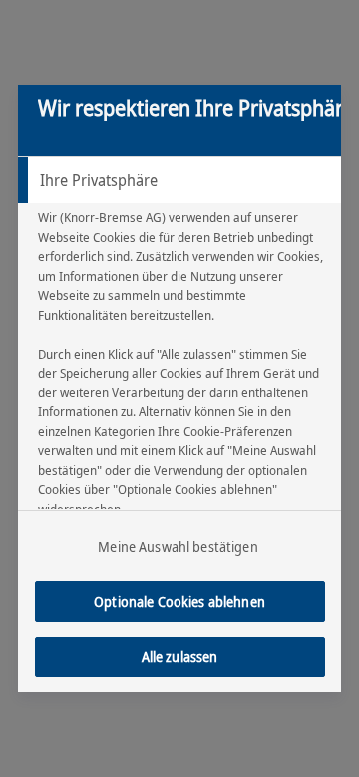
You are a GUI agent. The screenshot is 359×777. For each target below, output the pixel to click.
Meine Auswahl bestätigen (177, 546)
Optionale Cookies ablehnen (179, 601)
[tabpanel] (182, 407)
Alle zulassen (180, 657)
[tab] (179, 180)
